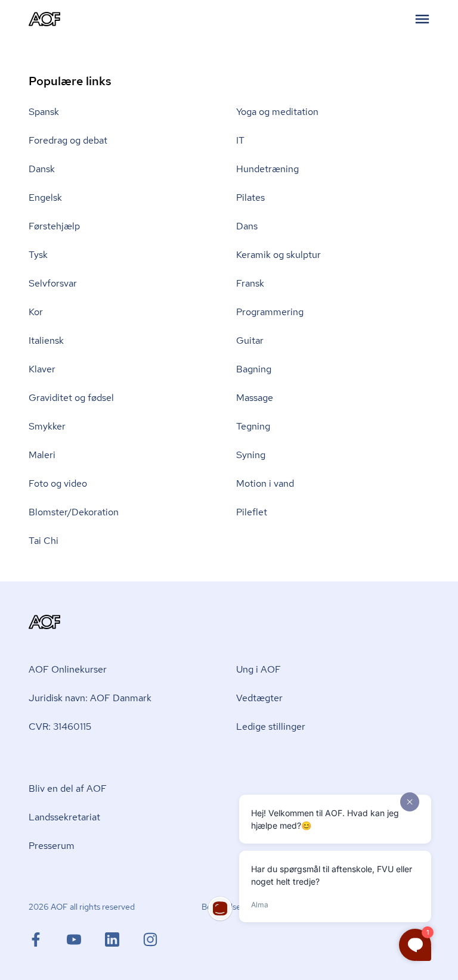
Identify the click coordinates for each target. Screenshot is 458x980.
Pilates (250, 197)
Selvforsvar (53, 283)
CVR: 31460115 (60, 726)
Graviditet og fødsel (71, 397)
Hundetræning (267, 169)
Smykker (47, 426)
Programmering (270, 312)
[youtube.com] (86, 939)
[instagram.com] (150, 939)
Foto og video (58, 483)
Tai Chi (43, 540)
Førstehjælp (54, 226)
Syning (250, 455)
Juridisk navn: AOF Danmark (90, 698)
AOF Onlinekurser (68, 669)
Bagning (253, 369)
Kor (36, 312)
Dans (247, 226)
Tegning (253, 426)
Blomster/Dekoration (74, 512)
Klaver (42, 369)
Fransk (250, 283)
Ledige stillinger (270, 726)
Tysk (38, 254)
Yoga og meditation (277, 111)
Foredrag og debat (68, 140)
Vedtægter (259, 698)
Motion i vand (265, 483)
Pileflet (251, 512)
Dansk (42, 169)
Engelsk (45, 197)
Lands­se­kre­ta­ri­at (64, 817)
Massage (254, 397)
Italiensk (46, 340)
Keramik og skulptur (278, 254)
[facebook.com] (48, 939)
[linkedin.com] (124, 939)
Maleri (42, 455)
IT (240, 140)
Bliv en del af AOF (68, 788)
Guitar (250, 340)
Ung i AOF (258, 669)
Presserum (52, 845)
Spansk (44, 111)
